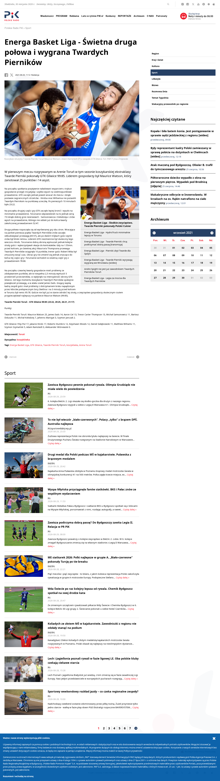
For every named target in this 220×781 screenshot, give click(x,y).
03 (192, 248)
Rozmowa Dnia (159, 91)
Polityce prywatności (133, 751)
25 (201, 270)
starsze (12, 356)
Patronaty (161, 16)
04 (201, 248)
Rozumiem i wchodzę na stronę (18, 776)
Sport (28, 28)
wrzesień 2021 (183, 233)
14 (164, 263)
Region (155, 53)
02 (183, 248)
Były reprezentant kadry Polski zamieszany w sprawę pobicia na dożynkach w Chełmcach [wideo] (181, 152)
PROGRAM (61, 16)
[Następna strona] (135, 728)
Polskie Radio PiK (13, 28)
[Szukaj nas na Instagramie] (182, 4)
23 (183, 270)
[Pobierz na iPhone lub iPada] (214, 4)
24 (192, 270)
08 (173, 255)
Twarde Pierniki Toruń (54, 345)
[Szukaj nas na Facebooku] (187, 4)
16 (183, 263)
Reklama (74, 16)
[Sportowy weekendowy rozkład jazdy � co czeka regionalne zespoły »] (23, 702)
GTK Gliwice (36, 345)
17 (192, 263)
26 (211, 270)
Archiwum (139, 16)
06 (155, 255)
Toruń (22, 334)
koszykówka (23, 339)
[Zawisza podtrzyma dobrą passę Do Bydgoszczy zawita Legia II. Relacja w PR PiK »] (23, 534)
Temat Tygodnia (160, 97)
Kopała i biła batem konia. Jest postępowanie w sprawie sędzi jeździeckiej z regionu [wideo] (182, 135)
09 (183, 255)
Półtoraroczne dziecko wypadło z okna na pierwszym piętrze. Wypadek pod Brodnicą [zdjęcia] (179, 182)
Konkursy (111, 16)
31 (164, 248)
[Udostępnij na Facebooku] (7, 75)
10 (192, 255)
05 (211, 248)
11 (201, 255)
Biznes (155, 85)
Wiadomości (47, 16)
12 (211, 255)
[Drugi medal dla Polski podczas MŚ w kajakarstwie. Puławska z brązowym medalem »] (23, 466)
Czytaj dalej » (54, 443)
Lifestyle (156, 78)
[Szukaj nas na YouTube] (198, 4)
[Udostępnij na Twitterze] (12, 75)
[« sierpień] (154, 232)
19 (211, 263)
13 (155, 263)
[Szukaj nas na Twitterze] (193, 4)
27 (155, 278)
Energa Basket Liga (19, 345)
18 (201, 263)
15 (173, 263)
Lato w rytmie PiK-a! (92, 16)
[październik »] (211, 232)
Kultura (155, 66)
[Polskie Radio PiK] (11, 16)
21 (164, 270)
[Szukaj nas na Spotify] (203, 4)
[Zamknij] (214, 739)
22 (173, 270)
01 (173, 248)
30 (155, 248)
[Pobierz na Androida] (209, 4)
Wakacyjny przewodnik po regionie (170, 104)
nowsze (130, 356)
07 (164, 255)
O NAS (150, 16)
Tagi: (7, 345)
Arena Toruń (85, 345)
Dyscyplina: (10, 339)
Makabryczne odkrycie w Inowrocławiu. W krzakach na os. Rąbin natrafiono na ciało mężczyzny (179, 199)
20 (155, 270)
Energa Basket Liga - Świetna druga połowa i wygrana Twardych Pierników (70, 52)
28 (164, 278)
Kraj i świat (157, 59)
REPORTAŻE (124, 16)
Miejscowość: (11, 334)
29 (173, 278)
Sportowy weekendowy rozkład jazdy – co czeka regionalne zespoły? (93, 691)
